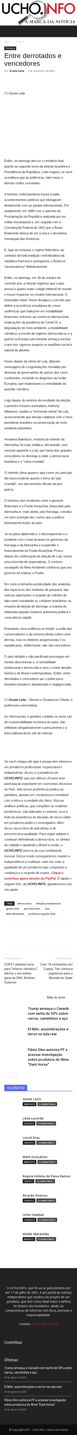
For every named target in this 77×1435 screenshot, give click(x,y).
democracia (24, 903)
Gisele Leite (16, 70)
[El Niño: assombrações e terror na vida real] (15, 1034)
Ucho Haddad (33, 1215)
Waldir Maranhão (36, 1234)
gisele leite (12, 908)
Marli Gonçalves (35, 1157)
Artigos (19, 41)
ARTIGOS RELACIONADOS (24, 997)
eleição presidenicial (48, 903)
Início (7, 41)
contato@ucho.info (45, 1324)
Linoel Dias (31, 1138)
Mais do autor (56, 997)
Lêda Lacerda (33, 1118)
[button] (71, 31)
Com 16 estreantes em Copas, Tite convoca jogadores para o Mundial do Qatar (56, 971)
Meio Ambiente (15, 913)
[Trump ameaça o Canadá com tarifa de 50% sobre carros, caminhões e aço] (15, 1013)
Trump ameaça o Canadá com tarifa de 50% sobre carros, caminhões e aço (48, 1013)
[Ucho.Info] (38, 12)
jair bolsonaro (32, 908)
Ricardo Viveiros (35, 1195)
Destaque (10, 48)
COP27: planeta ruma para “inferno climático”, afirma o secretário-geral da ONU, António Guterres (21, 973)
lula (47, 908)
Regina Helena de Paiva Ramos (47, 1176)
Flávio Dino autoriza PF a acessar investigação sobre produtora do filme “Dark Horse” (35, 1402)
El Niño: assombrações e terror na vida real (32, 1387)
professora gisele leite (42, 913)
